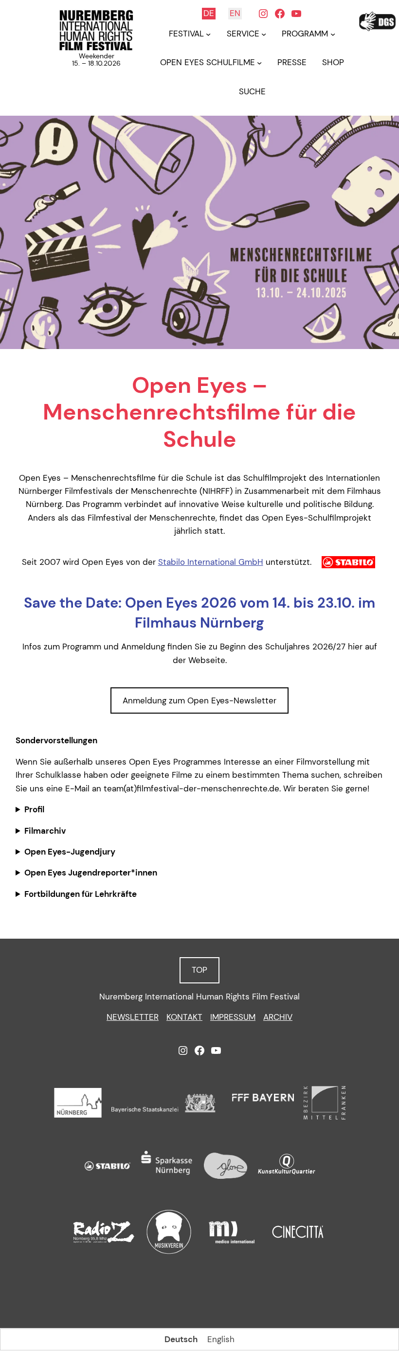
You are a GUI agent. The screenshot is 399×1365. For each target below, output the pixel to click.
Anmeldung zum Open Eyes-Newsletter (199, 700)
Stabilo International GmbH (210, 562)
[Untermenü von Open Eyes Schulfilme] (259, 62)
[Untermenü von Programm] (332, 34)
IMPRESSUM (232, 1017)
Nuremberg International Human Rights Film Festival (199, 996)
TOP (199, 969)
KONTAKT (184, 1017)
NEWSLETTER (133, 1017)
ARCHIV (277, 1017)
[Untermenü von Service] (263, 34)
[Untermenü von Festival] (208, 34)
